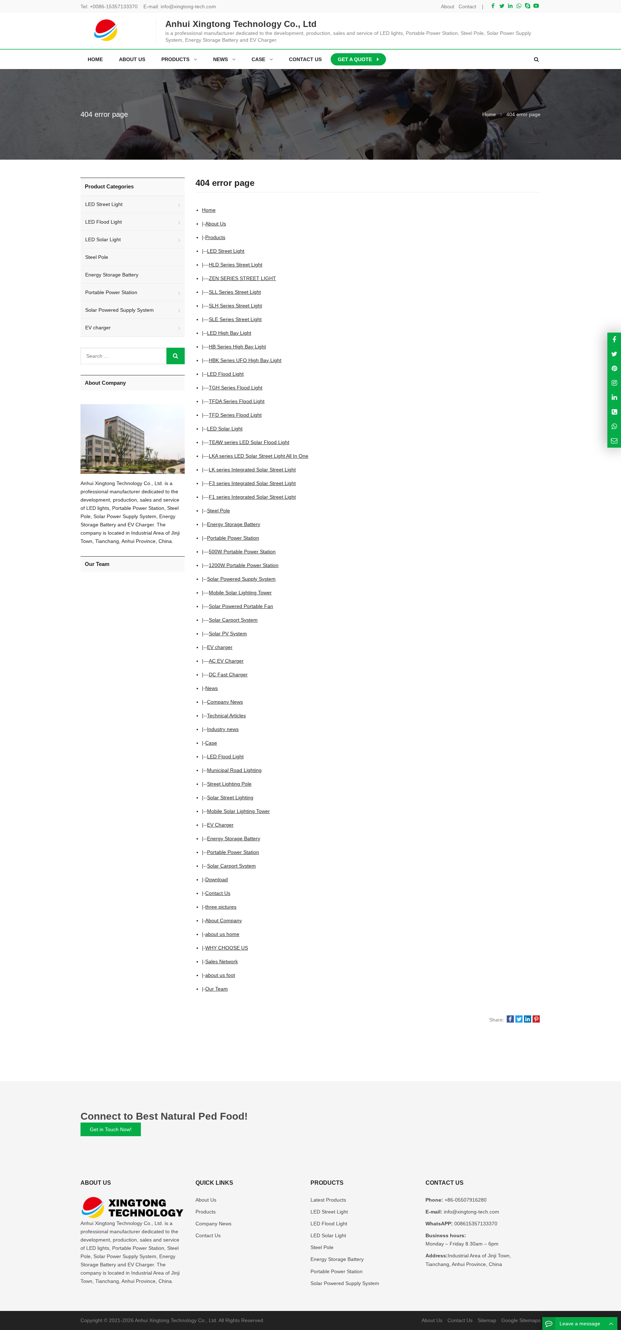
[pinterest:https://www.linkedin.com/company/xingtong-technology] (614, 397)
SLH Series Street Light (235, 305)
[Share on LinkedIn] (527, 1019)
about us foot (220, 975)
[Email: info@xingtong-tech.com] (614, 440)
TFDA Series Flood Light (236, 401)
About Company (223, 920)
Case (211, 743)
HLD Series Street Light (235, 265)
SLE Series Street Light (235, 319)
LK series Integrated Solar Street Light (252, 469)
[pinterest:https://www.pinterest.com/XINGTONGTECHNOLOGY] (614, 368)
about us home (222, 934)
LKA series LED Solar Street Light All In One (258, 456)
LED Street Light (225, 251)
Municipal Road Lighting (234, 770)
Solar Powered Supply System (241, 579)
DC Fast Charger (228, 674)
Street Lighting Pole (229, 784)
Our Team (216, 989)
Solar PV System (228, 633)
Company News (225, 702)
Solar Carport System (233, 620)
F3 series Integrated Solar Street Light (252, 483)
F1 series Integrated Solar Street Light (252, 497)
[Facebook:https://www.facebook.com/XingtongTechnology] (614, 340)
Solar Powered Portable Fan (241, 606)
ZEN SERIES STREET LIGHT (242, 278)
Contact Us (217, 893)
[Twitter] (501, 5)
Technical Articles (226, 715)
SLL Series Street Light (235, 292)
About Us (215, 224)
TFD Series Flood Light (235, 415)
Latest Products (328, 1200)
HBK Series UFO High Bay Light (245, 360)
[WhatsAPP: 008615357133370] (614, 426)
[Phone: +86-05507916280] (614, 412)
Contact (467, 6)
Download (216, 879)
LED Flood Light (225, 374)
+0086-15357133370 (114, 6)
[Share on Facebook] (510, 1019)
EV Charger (220, 825)
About (447, 6)
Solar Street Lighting (230, 797)
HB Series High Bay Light (237, 346)
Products (215, 237)
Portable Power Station (233, 538)
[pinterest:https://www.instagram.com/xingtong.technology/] (614, 383)
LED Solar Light (225, 428)
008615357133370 (475, 1223)
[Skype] (527, 5)
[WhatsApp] (519, 5)
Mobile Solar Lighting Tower (240, 592)
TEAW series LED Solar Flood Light (249, 442)
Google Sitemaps (520, 1320)
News (211, 688)
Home (95, 59)
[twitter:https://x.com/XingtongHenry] (614, 354)
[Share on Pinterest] (536, 1019)
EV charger (220, 647)
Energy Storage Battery (233, 524)
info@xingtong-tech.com (188, 6)
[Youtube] (536, 5)
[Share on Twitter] (519, 1019)
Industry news (223, 729)
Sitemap (487, 1320)
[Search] (175, 356)
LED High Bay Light (229, 333)
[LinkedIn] (510, 5)
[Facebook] (493, 5)
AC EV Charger (226, 661)
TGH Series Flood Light (235, 387)
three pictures (220, 907)
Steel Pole (218, 510)
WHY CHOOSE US (226, 948)
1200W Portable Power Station (244, 565)
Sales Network (221, 961)
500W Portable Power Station (242, 551)
